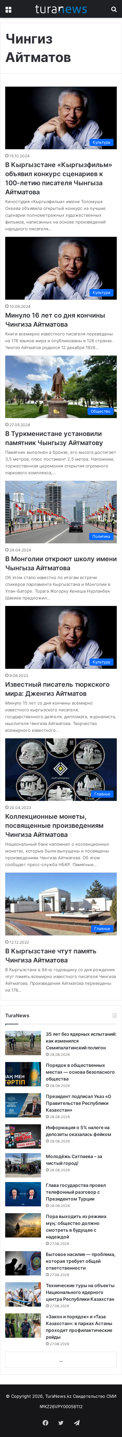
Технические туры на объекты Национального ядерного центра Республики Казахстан (80, 1292)
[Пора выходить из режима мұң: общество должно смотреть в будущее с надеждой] (23, 1225)
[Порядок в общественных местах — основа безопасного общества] (23, 1074)
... (61, 1360)
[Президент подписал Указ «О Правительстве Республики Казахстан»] (23, 1105)
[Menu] (8, 11)
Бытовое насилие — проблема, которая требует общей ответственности (80, 1261)
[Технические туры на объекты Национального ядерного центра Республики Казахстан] (23, 1294)
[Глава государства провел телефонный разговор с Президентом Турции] (23, 1194)
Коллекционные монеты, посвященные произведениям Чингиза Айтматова (54, 826)
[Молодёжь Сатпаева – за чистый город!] (23, 1165)
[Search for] (114, 11)
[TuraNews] (61, 9)
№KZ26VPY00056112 (61, 1406)
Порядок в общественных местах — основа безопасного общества (80, 1071)
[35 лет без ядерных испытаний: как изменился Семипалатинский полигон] (23, 1043)
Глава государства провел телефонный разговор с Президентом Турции (76, 1192)
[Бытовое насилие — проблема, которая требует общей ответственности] (23, 1263)
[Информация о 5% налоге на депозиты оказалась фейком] (23, 1136)
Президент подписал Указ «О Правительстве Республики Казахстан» (78, 1103)
